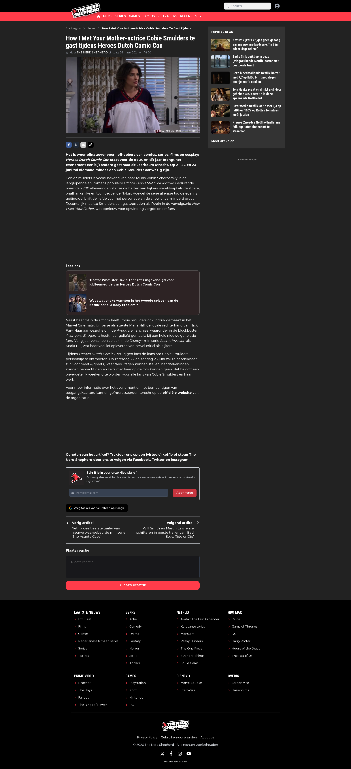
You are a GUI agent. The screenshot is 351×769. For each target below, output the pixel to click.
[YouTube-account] (188, 753)
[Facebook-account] (171, 753)
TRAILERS (169, 16)
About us (207, 737)
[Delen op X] (76, 145)
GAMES (134, 16)
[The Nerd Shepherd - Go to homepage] (86, 6)
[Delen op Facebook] (69, 145)
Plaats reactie (133, 585)
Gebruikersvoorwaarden (179, 737)
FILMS (107, 16)
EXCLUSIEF (151, 16)
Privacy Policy (147, 737)
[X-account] (162, 753)
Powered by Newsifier (175, 761)
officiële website (177, 393)
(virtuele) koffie (159, 455)
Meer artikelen (222, 141)
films (174, 155)
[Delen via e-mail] (83, 145)
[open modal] (277, 6)
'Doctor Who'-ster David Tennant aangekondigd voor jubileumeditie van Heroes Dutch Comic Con (131, 282)
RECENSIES (188, 16)
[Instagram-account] (180, 753)
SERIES (120, 16)
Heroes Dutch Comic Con (87, 160)
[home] (98, 16)
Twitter (158, 460)
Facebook (141, 460)
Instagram (179, 460)
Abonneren (184, 492)
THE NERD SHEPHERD (92, 52)
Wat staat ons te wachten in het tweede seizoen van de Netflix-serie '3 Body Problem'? (133, 303)
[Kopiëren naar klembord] (91, 145)
